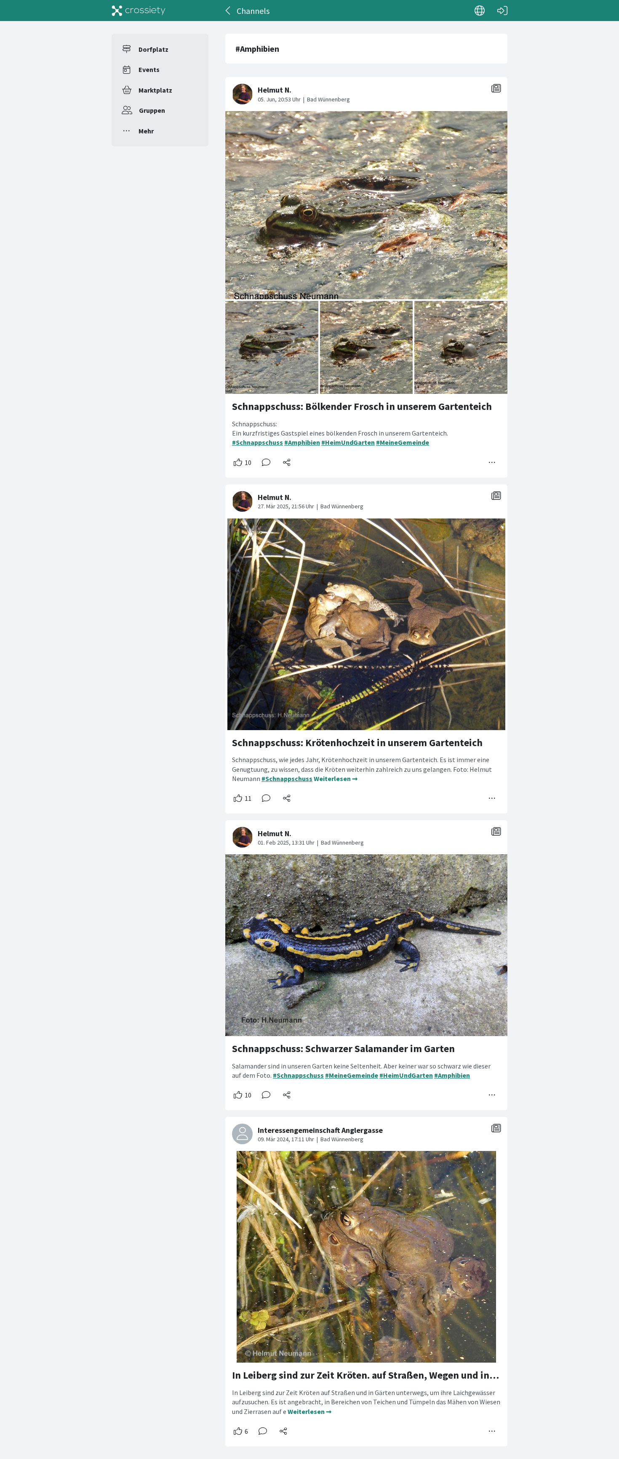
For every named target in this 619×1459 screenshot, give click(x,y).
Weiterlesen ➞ (336, 778)
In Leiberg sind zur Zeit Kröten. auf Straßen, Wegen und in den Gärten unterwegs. (413, 1375)
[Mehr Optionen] (492, 462)
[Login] (502, 10)
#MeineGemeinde (402, 442)
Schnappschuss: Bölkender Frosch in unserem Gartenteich (362, 406)
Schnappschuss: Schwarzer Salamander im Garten (343, 1048)
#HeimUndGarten (348, 442)
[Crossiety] (139, 10)
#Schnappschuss (257, 442)
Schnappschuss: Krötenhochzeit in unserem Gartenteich (357, 742)
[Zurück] (228, 10)
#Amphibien (302, 442)
